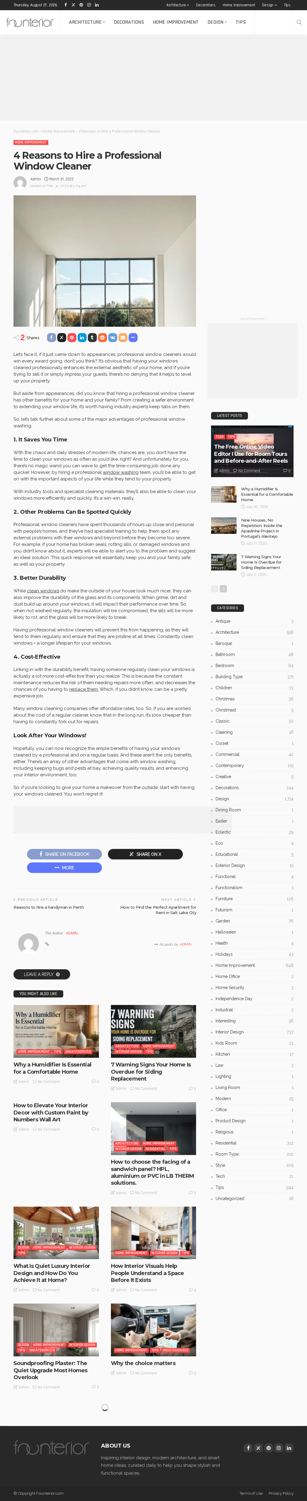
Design (267, 5)
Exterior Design (255, 865)
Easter (255, 821)
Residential (155, 1149)
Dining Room (255, 810)
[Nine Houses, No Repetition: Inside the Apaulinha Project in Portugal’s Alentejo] (224, 525)
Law (255, 1065)
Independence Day (255, 998)
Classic (255, 721)
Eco (255, 843)
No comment (49, 1081)
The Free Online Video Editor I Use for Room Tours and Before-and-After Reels (251, 454)
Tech (220, 437)
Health (255, 943)
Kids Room (255, 1043)
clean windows (43, 591)
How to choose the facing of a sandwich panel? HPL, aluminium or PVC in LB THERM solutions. (152, 1172)
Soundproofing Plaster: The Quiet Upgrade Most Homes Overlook (50, 1370)
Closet (255, 743)
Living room (255, 1087)
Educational (255, 854)
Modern (255, 1098)
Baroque (255, 643)
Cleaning (255, 732)
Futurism (255, 909)
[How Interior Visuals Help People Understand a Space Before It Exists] (153, 1233)
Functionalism (255, 887)
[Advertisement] (153, 79)
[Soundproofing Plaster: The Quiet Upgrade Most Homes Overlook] (56, 1330)
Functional (255, 876)
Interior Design (128, 1051)
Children (255, 687)
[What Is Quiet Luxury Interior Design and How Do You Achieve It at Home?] (56, 1233)
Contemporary (255, 765)
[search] (299, 22)
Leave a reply (39, 974)
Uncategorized (78, 1051)
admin (35, 179)
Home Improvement (239, 5)
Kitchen (255, 1054)
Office (255, 1109)
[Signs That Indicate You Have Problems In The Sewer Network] (56, 1427)
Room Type (255, 1154)
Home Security (255, 987)
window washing (121, 472)
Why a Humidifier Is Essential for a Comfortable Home (52, 1068)
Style (255, 1165)
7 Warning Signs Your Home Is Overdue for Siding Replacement (151, 1071)
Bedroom (255, 665)
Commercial (255, 754)
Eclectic (255, 832)
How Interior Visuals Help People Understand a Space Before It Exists (147, 1273)
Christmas (255, 698)
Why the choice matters (143, 1363)
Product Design (255, 1120)
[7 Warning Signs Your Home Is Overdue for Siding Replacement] (153, 1031)
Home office (255, 976)
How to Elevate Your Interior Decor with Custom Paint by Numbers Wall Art (50, 1112)
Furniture (255, 898)
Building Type (255, 676)
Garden (255, 921)
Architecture (176, 5)
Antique (255, 621)
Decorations (206, 5)
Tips (287, 5)
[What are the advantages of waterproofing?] (153, 1427)
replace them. (84, 689)
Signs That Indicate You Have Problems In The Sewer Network (52, 1467)
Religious (255, 1132)
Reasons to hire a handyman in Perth (48, 907)
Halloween (255, 932)
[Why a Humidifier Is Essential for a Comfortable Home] (56, 1031)
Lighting (255, 1076)
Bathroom (255, 654)
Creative (255, 776)
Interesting (255, 1020)
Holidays (255, 954)
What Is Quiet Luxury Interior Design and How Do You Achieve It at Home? (51, 1273)
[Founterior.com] (30, 22)
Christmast (255, 710)
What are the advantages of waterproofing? (148, 1464)
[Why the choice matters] (153, 1330)
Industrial (255, 1009)
